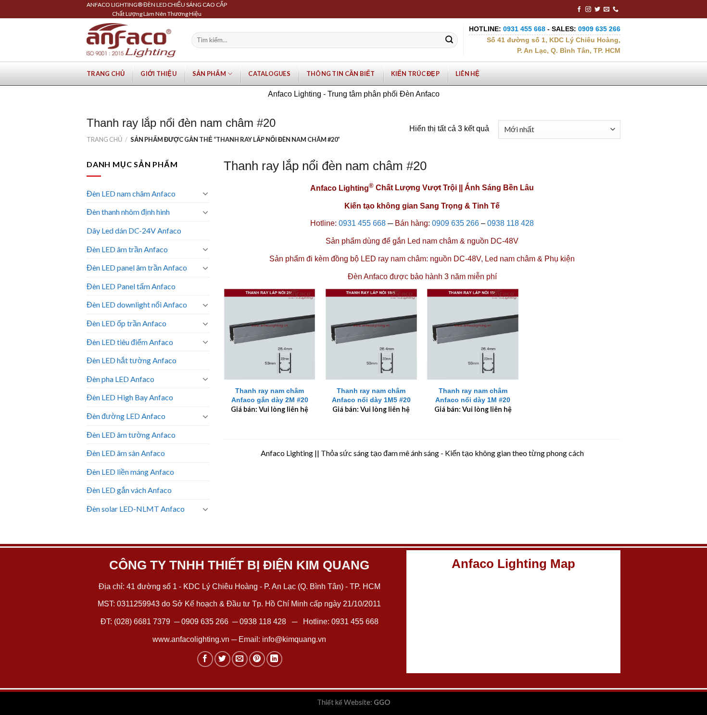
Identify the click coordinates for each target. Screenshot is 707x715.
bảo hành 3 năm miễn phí (453, 276)
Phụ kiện (559, 259)
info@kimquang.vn (294, 639)
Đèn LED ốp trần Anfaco (126, 323)
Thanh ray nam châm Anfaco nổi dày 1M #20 (472, 395)
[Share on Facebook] (205, 659)
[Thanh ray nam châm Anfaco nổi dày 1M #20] (473, 334)
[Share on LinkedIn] (274, 659)
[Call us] (616, 9)
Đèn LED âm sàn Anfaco (126, 452)
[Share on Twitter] (222, 659)
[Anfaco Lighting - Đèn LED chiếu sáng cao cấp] (131, 40)
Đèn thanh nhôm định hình (128, 211)
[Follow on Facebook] (579, 9)
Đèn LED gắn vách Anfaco (129, 489)
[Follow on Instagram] (588, 9)
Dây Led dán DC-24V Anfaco (134, 230)
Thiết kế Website (343, 702)
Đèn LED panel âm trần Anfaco (137, 267)
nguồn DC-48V (492, 241)
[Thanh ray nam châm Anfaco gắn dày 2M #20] (270, 334)
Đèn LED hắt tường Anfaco (132, 360)
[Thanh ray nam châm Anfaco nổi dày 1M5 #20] (371, 334)
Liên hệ (467, 73)
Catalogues (269, 73)
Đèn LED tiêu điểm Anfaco (130, 341)
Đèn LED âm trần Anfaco (127, 249)
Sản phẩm (209, 73)
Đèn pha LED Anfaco (120, 378)
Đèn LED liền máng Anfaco (130, 471)
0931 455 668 (362, 223)
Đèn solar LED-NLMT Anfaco (136, 508)
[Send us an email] (606, 9)
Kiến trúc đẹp (415, 73)
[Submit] (449, 40)
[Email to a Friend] (240, 659)
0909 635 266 (455, 223)
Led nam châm (431, 241)
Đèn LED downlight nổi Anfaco (137, 304)
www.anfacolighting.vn (190, 639)
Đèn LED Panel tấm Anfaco (131, 286)
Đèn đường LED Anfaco (126, 415)
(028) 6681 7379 (143, 621)
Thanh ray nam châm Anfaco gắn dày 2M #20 (269, 395)
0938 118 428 (510, 223)
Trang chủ (106, 73)
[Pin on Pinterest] (257, 659)
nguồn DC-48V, (456, 259)
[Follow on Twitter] (597, 9)
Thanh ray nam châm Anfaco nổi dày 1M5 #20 (371, 395)
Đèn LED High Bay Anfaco (130, 397)
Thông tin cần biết (340, 73)
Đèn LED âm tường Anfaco (131, 434)
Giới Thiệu (158, 73)
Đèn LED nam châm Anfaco (131, 193)
